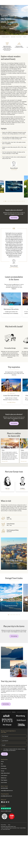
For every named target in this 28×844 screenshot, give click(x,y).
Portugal (12, 67)
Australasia (3, 766)
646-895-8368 (4, 788)
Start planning (14, 423)
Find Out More (6, 704)
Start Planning (14, 217)
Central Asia (3, 768)
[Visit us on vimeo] (6, 802)
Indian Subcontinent (5, 773)
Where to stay (16, 36)
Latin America (4, 775)
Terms (9, 824)
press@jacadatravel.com (6, 796)
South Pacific (4, 782)
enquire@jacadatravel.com (7, 790)
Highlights (6, 36)
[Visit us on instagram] (8, 802)
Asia (2, 763)
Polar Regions (4, 780)
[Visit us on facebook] (2, 802)
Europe (2, 770)
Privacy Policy (3, 824)
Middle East (3, 777)
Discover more (5, 461)
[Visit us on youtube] (4, 802)
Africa (2, 761)
